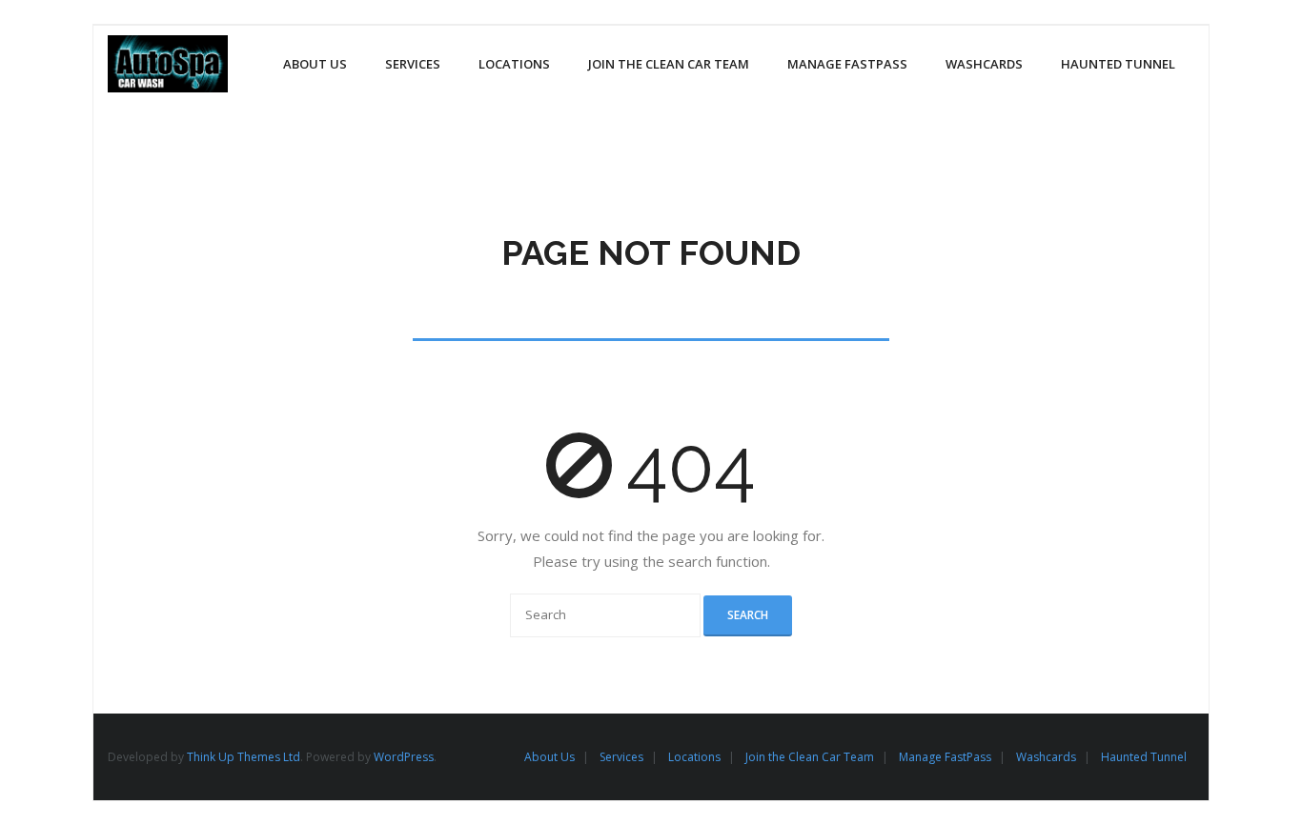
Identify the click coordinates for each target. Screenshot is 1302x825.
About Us (549, 757)
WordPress (404, 757)
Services (621, 757)
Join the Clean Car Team (809, 757)
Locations (694, 757)
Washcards (1046, 757)
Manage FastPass (945, 757)
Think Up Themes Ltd (243, 757)
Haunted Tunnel (1144, 757)
